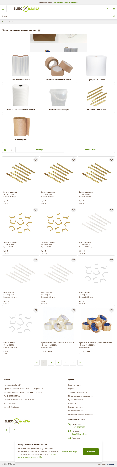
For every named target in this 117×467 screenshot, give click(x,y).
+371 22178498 (57, 2)
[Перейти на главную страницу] (58, 9)
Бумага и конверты (75, 399)
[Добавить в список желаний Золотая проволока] (35, 159)
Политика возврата (75, 410)
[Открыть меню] (3, 9)
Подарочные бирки (76, 407)
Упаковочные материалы (78, 392)
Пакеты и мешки (74, 385)
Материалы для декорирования (80, 396)
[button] (11, 150)
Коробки (71, 388)
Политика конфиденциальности (80, 414)
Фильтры (39, 150)
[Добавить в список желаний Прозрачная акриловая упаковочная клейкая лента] (73, 310)
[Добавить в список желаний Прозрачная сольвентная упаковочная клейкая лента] (111, 310)
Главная (5, 22)
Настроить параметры (69, 451)
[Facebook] (7, 430)
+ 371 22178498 (78, 427)
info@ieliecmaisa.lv (71, 2)
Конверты (72, 403)
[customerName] (107, 9)
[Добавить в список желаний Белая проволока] (111, 209)
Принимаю (91, 451)
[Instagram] (14, 430)
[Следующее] (80, 363)
